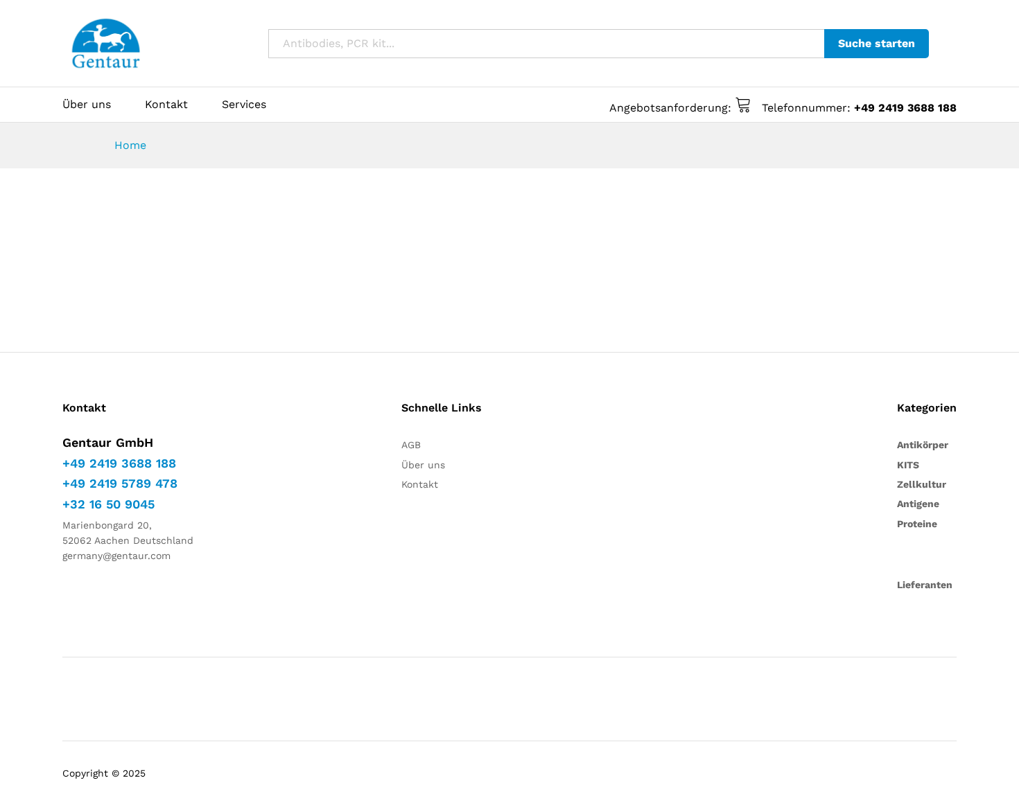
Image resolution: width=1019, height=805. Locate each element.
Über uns (86, 104)
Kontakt (166, 104)
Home (130, 145)
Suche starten (876, 43)
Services (244, 104)
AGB (411, 444)
